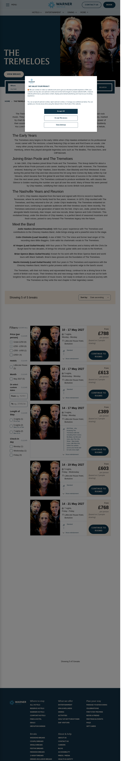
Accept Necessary (61, 118)
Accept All (61, 111)
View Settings (61, 125)
